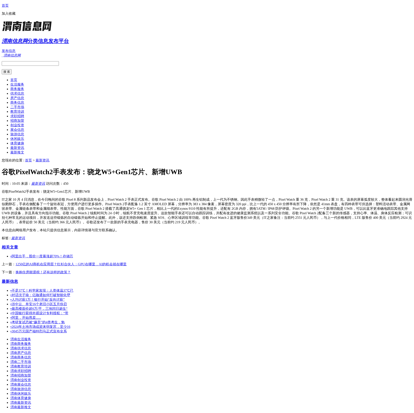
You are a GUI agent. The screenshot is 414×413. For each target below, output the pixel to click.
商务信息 (17, 102)
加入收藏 (9, 13)
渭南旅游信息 (20, 389)
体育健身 (17, 143)
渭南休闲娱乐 (20, 393)
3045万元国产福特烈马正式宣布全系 (38, 331)
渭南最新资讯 (20, 402)
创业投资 (17, 125)
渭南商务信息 (20, 357)
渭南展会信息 (20, 384)
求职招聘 (17, 116)
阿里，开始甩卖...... (25, 317)
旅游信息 (17, 134)
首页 (5, 5)
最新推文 (17, 152)
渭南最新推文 (20, 407)
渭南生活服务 (20, 339)
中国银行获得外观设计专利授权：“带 (39, 313)
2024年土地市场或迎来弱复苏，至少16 (40, 327)
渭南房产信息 (20, 353)
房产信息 (17, 98)
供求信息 (17, 93)
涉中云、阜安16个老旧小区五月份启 (38, 304)
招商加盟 (17, 120)
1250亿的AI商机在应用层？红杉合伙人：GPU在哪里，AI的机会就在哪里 (71, 264)
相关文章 (10, 247)
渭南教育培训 (20, 366)
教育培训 (17, 111)
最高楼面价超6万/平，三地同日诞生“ (38, 308)
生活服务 (17, 84)
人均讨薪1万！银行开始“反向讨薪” (37, 299)
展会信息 (17, 129)
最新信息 (10, 281)
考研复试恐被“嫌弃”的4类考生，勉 (37, 322)
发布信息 (9, 51)
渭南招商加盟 (20, 375)
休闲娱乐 (17, 139)
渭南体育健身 (20, 398)
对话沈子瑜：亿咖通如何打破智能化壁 (40, 295)
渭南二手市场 (20, 362)
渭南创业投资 (20, 380)
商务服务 (17, 89)
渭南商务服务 (20, 344)
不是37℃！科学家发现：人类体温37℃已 (41, 290)
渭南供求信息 (20, 348)
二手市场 (17, 107)
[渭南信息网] (29, 31)
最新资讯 (17, 148)
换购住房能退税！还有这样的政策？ (43, 272)
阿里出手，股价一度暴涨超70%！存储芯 (41, 256)
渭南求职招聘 (20, 371)
